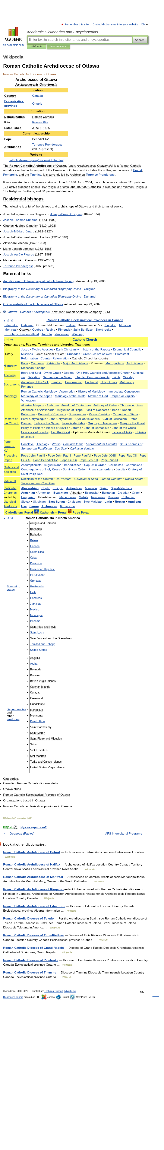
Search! (140, 40)
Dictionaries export (13, 997)
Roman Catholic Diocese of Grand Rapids (33, 947)
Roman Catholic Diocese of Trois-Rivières (33, 935)
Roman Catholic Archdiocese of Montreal (33, 877)
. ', (21, 334)
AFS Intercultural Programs (123, 833)
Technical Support (53, 991)
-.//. (36, 160)
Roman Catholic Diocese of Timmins (29, 972)
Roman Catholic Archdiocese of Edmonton (34, 906)
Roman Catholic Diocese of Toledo (28, 918)
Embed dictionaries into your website (115, 24)
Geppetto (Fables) (22, 833)
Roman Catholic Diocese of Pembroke (30, 960)
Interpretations (58, 46)
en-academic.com (13, 45)
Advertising (70, 991)
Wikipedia (36, 46)
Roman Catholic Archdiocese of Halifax (31, 864)
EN (143, 24)
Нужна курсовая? (33, 827)
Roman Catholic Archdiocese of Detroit (31, 852)
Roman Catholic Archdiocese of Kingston (33, 889)
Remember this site (77, 24)
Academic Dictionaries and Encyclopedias (62, 32)
